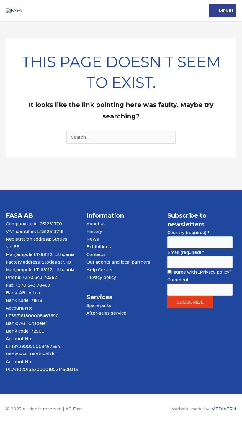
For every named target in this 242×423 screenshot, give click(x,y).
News (92, 239)
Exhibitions (98, 246)
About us (96, 223)
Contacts (96, 254)
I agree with (201, 272)
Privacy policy (101, 277)
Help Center (99, 269)
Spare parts (98, 305)
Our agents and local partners (118, 262)
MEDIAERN (223, 409)
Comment (178, 279)
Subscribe (190, 302)
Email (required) (185, 252)
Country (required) (188, 232)
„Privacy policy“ (214, 272)
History (94, 231)
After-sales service (106, 313)
